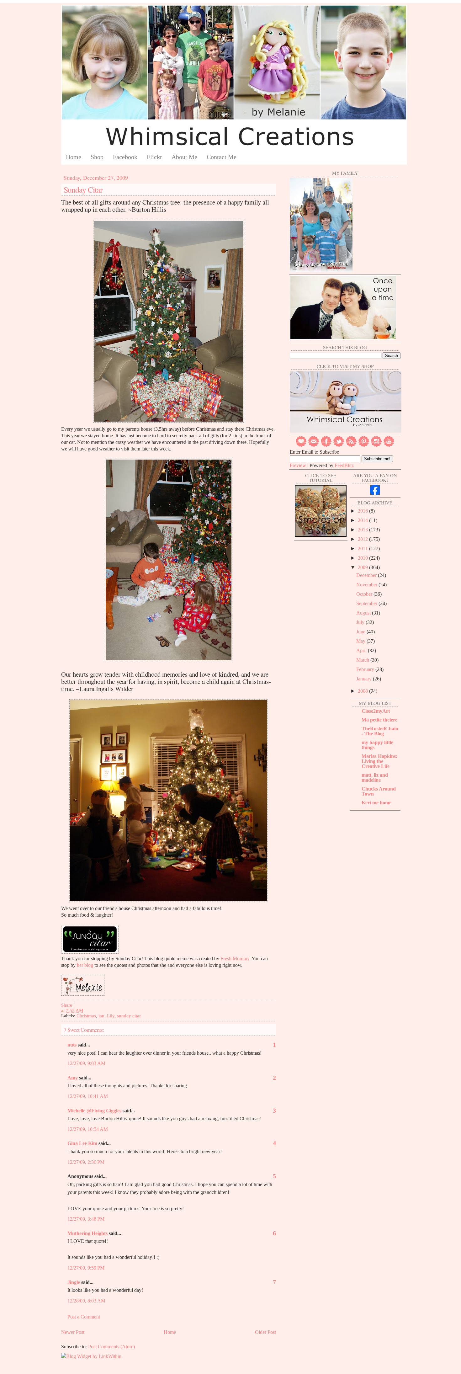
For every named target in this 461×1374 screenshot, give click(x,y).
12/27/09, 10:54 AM (87, 1129)
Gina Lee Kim (82, 1143)
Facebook (125, 156)
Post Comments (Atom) (111, 1346)
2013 (363, 529)
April (362, 650)
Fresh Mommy (234, 958)
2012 (363, 539)
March (363, 660)
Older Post (265, 1332)
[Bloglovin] (301, 445)
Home (73, 156)
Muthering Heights (87, 1233)
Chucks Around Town (379, 791)
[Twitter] (338, 445)
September (367, 603)
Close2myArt (376, 711)
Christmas (86, 1015)
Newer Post (72, 1332)
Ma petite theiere (379, 719)
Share (66, 1005)
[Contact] (313, 445)
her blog (85, 965)
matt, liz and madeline (375, 777)
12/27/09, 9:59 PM (85, 1267)
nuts (72, 1044)
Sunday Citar (83, 189)
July (361, 622)
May (361, 641)
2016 (363, 511)
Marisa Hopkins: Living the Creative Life (379, 761)
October (365, 594)
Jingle (73, 1282)
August (364, 612)
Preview (298, 465)
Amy (72, 1077)
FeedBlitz (344, 465)
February (365, 669)
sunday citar (129, 1015)
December (367, 575)
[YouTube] (389, 445)
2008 (363, 691)
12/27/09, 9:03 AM (86, 1063)
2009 (363, 567)
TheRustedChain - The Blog (380, 731)
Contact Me (221, 156)
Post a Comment (83, 1316)
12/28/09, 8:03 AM (86, 1300)
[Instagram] (376, 445)
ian (101, 1015)
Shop (97, 156)
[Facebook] (326, 445)
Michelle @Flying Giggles (94, 1110)
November (367, 584)
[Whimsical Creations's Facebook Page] (375, 493)
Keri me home (376, 802)
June (361, 631)
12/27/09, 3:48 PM (85, 1219)
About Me (184, 156)
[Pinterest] (363, 445)
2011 (363, 548)
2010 (363, 558)
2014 (363, 520)
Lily (110, 1015)
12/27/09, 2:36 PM (85, 1162)
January (364, 678)
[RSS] (351, 445)
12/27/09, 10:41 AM (87, 1096)
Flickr (154, 156)
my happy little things (377, 745)
